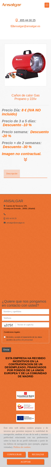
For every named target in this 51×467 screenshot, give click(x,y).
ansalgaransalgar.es (26, 26)
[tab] (12, 174)
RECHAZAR (38, 454)
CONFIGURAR (14, 454)
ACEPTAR (26, 462)
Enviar (6, 350)
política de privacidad (24, 340)
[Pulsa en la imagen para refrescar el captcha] (9, 324)
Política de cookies (21, 447)
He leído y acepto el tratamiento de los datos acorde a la (24, 338)
